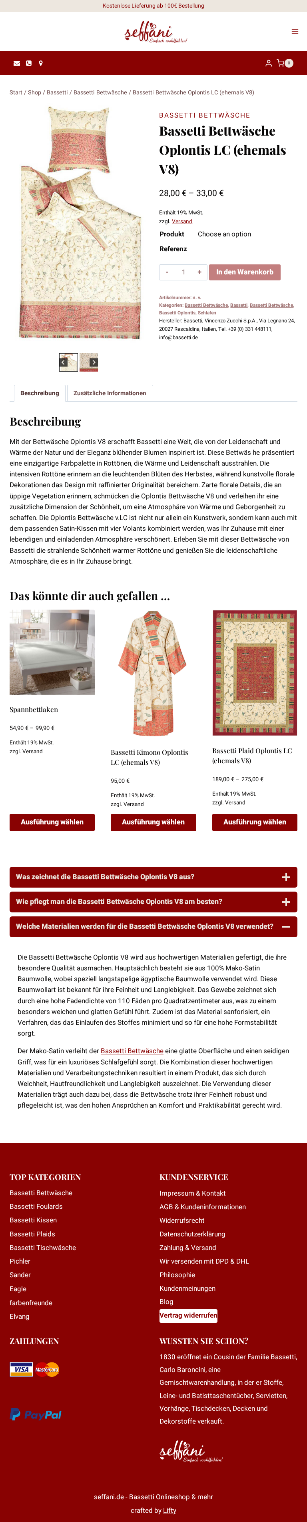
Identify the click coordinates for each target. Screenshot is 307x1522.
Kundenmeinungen (187, 1289)
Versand (182, 222)
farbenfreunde (31, 1303)
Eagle (18, 1289)
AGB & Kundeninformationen (202, 1207)
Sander (20, 1275)
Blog (166, 1302)
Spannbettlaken (34, 709)
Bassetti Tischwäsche (43, 1248)
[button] (68, 362)
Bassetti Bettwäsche (205, 115)
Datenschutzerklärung (192, 1234)
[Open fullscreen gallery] (140, 343)
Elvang (20, 1317)
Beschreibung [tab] (39, 393)
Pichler (20, 1261)
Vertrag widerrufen (188, 1315)
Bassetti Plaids (32, 1234)
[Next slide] (94, 362)
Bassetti (238, 305)
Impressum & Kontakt (192, 1193)
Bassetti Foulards (36, 1207)
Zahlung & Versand (187, 1248)
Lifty (169, 1511)
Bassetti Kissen (33, 1220)
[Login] (269, 63)
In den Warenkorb (244, 272)
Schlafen (207, 313)
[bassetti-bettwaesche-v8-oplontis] (79, 224)
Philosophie (177, 1275)
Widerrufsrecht (182, 1221)
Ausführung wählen (52, 822)
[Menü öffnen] (297, 31)
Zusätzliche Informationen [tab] (110, 393)
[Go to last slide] (63, 362)
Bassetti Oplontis (177, 313)
